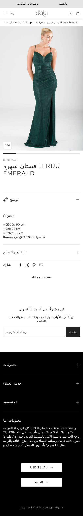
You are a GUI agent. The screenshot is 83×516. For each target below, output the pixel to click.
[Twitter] (27, 265)
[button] (5, 13)
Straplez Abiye (34, 22)
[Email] (41, 265)
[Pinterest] (34, 265)
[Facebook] (20, 265)
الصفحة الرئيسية (12, 22)
